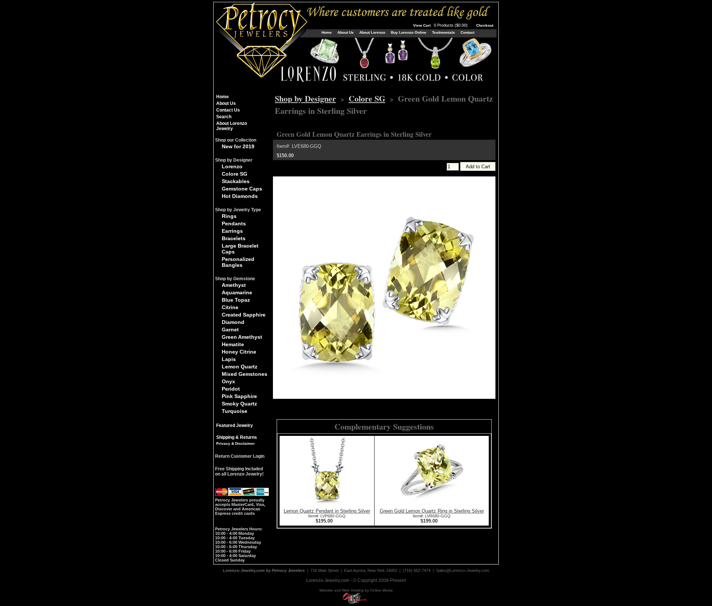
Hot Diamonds (240, 196)
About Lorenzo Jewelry (231, 126)
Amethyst (234, 285)
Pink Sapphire (239, 396)
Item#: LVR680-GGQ (432, 516)
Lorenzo (232, 166)
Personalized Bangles (238, 262)
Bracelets (233, 238)
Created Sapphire (244, 315)
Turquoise (234, 411)
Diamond (233, 322)
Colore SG (234, 174)
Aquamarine (237, 292)
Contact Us (228, 110)
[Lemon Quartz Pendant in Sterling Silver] (327, 506)
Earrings (232, 231)
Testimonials (443, 32)
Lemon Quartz (239, 367)
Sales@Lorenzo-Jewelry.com (462, 570)
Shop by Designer (305, 98)
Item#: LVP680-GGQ (327, 516)
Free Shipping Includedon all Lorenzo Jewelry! (239, 471)
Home (327, 32)
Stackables (236, 181)
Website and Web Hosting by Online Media (356, 590)
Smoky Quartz (239, 404)
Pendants (234, 223)
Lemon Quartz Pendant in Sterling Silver (327, 511)
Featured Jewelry (234, 425)
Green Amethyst (242, 337)
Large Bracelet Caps (240, 249)
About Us (345, 32)
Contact (467, 32)
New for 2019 (238, 146)
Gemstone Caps (242, 189)
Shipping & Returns (236, 437)
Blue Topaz (236, 300)
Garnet (230, 329)
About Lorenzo (372, 32)
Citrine (230, 307)
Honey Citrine (239, 352)
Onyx (228, 381)
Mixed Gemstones (244, 374)
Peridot (231, 389)
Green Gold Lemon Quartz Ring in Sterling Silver (432, 511)
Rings (229, 216)
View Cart (441, 25)
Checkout (484, 25)
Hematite (233, 344)
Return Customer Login (239, 456)
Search (223, 116)
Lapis (229, 359)
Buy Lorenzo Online (408, 32)
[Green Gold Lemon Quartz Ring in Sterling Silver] (431, 506)
